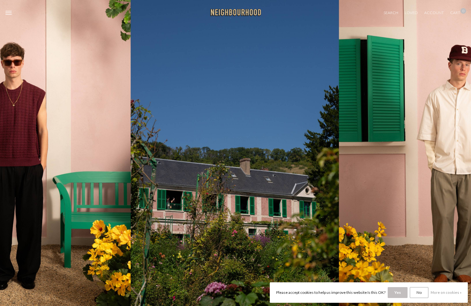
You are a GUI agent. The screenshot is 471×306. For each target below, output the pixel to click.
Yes (397, 292)
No (419, 292)
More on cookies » (446, 292)
